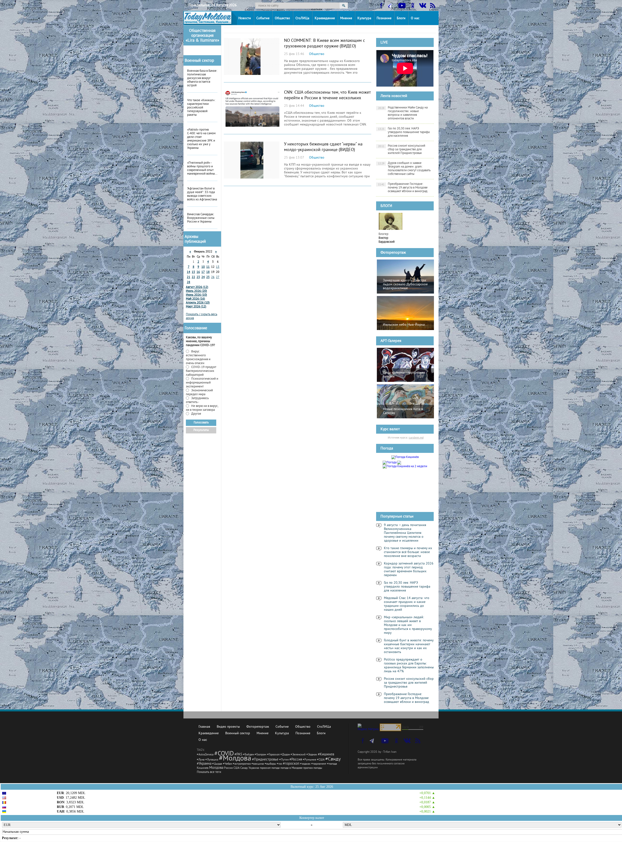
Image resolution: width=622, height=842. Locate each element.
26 (213, 277)
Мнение (346, 18)
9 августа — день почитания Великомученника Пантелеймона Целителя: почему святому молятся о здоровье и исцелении (405, 533)
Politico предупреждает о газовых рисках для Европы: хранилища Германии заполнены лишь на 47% (409, 665)
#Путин (284, 760)
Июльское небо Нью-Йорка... (405, 325)
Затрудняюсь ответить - (197, 400)
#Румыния (309, 760)
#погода (332, 764)
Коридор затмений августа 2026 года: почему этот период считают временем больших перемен (408, 569)
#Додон (285, 755)
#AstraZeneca (205, 755)
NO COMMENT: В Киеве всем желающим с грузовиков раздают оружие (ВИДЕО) (324, 43)
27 (217, 277)
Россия (228, 768)
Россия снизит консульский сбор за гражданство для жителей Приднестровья (401, 149)
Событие (262, 18)
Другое (195, 414)
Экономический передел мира (199, 392)
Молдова (216, 768)
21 (188, 277)
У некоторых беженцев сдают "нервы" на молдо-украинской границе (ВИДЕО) (323, 147)
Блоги (401, 18)
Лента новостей (393, 96)
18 (208, 272)
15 (193, 272)
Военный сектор (199, 60)
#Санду (333, 759)
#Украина (204, 763)
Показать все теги (209, 772)
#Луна (201, 760)
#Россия (295, 759)
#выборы (270, 764)
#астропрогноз (242, 764)
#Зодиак (311, 755)
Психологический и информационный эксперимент (202, 383)
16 (198, 272)
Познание (384, 18)
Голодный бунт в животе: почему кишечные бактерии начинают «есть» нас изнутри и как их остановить (409, 646)
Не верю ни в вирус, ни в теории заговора (202, 408)
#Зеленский (298, 755)
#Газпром (260, 755)
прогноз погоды (312, 768)
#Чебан (227, 764)
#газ (279, 764)
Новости (244, 18)
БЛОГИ (386, 206)
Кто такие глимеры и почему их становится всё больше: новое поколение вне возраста (408, 552)
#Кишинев (326, 754)
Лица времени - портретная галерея (404, 375)
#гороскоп (291, 763)
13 (217, 267)
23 (198, 277)
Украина (254, 768)
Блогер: (387, 238)
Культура (364, 18)
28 (188, 282)
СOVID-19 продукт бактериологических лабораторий (201, 371)
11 (208, 267)
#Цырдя (217, 764)
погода (275, 768)
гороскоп (265, 768)
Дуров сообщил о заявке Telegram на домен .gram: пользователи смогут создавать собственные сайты (404, 168)
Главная (204, 727)
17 (203, 272)
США (236, 768)
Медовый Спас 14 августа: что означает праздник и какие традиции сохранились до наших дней (406, 604)
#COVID (224, 754)
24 (203, 277)
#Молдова (235, 758)
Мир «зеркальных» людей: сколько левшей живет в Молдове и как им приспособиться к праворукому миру (408, 625)
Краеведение (325, 18)
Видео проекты (228, 727)
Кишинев (202, 768)
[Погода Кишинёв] (405, 457)
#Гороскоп (273, 755)
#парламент (318, 764)
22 (193, 277)
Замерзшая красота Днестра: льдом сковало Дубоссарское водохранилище (405, 284)
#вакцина (257, 764)
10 (203, 267)
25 (208, 277)
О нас (415, 18)
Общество (282, 18)
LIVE (384, 42)
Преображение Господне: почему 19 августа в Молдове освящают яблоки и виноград (403, 187)
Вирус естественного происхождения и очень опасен (198, 357)
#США (321, 760)
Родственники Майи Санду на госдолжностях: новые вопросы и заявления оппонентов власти (403, 113)
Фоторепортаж (393, 252)
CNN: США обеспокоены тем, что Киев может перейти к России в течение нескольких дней (327, 98)
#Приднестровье (265, 759)
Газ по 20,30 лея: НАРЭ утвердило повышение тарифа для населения (404, 132)
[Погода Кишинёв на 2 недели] (405, 466)
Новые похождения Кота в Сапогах (403, 411)
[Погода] (392, 462)
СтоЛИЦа (302, 18)
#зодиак (305, 764)
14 (188, 272)
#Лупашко (211, 760)
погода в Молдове (291, 768)
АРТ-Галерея (390, 341)
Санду (244, 768)
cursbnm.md (416, 437)
